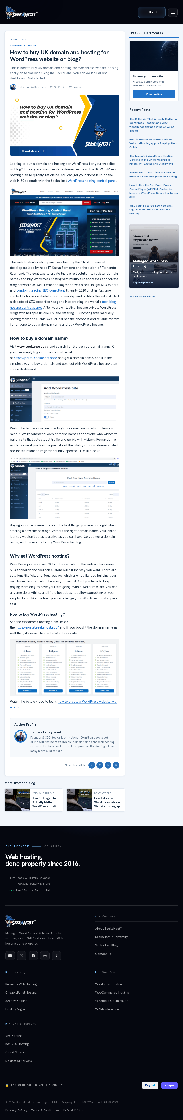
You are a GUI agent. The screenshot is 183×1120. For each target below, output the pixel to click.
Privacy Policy (16, 1110)
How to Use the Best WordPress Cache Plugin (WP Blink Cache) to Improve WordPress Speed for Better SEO (153, 191)
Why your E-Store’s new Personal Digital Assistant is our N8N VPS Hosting (150, 209)
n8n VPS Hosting (17, 1044)
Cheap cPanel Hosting (21, 992)
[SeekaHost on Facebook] (33, 955)
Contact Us (103, 954)
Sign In (152, 12)
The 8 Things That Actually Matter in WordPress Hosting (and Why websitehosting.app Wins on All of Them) (153, 125)
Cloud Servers (15, 1052)
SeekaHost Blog (106, 945)
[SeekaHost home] (21, 12)
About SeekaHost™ (108, 929)
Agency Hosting (16, 1001)
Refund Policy (73, 1110)
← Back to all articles (142, 296)
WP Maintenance (107, 1009)
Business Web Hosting (21, 984)
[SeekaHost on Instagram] (45, 955)
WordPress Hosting (108, 984)
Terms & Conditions (45, 1110)
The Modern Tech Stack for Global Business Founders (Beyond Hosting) (153, 174)
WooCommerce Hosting (112, 992)
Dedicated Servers (18, 1061)
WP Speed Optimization (111, 1001)
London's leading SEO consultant (41, 290)
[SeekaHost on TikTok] (56, 955)
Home (13, 39)
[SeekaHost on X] (21, 955)
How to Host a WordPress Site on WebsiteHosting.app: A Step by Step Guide (153, 143)
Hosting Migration (17, 1009)
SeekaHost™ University (111, 937)
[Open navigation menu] (173, 12)
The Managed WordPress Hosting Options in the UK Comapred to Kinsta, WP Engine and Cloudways (151, 160)
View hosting (154, 94)
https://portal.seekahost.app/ (35, 358)
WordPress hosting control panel (92, 181)
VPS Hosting (13, 1036)
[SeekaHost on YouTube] (10, 955)
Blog (23, 39)
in (108, 765)
